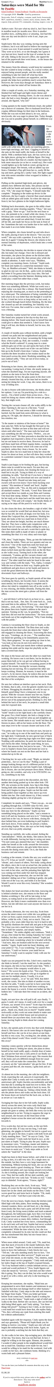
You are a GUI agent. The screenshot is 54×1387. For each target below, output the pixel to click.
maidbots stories (27, 1384)
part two (34, 1358)
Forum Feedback (21, 11)
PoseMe (9, 8)
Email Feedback (7, 11)
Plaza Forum (5, 1368)
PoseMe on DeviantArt (38, 11)
